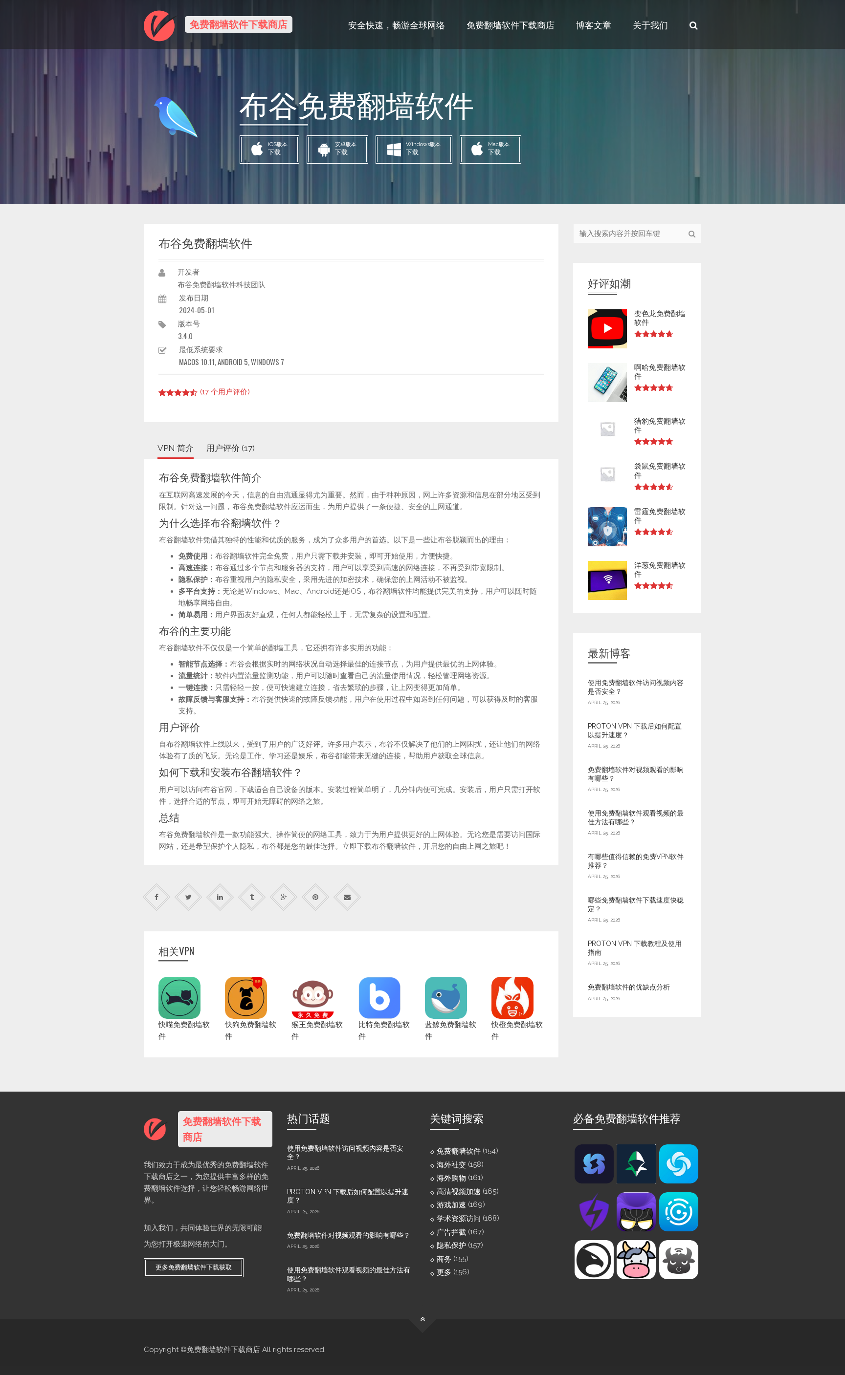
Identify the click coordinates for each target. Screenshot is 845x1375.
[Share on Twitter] (188, 897)
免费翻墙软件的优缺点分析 (629, 987)
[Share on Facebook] (157, 897)
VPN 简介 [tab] (175, 448)
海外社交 (451, 1164)
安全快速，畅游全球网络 (396, 24)
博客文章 (593, 24)
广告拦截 (451, 1231)
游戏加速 (451, 1205)
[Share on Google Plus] (284, 897)
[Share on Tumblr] (252, 897)
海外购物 (451, 1178)
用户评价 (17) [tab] (230, 448)
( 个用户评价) (225, 391)
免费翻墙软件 (459, 1151)
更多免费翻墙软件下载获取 (194, 1267)
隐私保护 (451, 1245)
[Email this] (347, 897)
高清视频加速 (459, 1191)
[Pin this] (316, 897)
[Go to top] (423, 1319)
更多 (444, 1272)
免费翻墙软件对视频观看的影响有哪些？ (348, 1235)
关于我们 (650, 24)
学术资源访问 (459, 1218)
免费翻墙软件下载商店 (511, 24)
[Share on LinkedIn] (220, 897)
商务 (444, 1258)
